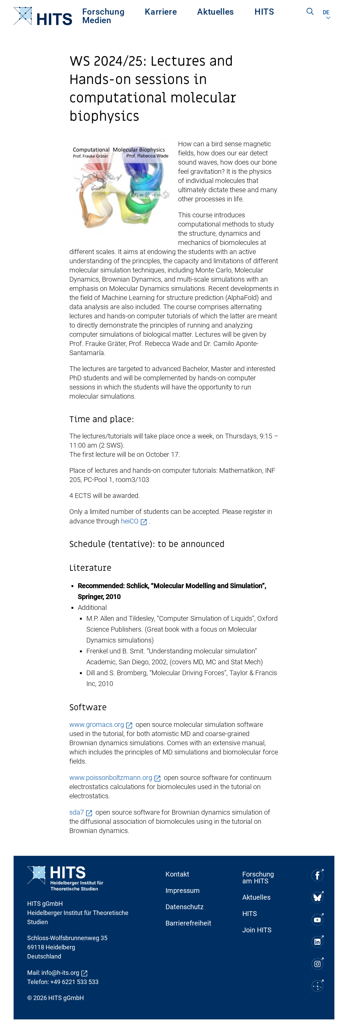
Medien (96, 20)
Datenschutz (185, 907)
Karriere (161, 11)
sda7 (76, 812)
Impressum (183, 890)
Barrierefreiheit (188, 923)
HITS (264, 11)
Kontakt (177, 874)
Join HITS (257, 930)
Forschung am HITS (258, 877)
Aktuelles (215, 11)
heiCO (130, 521)
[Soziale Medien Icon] (317, 875)
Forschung (103, 11)
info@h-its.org (60, 972)
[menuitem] (103, 11)
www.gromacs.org (96, 724)
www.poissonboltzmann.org (110, 777)
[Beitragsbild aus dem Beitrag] (120, 187)
